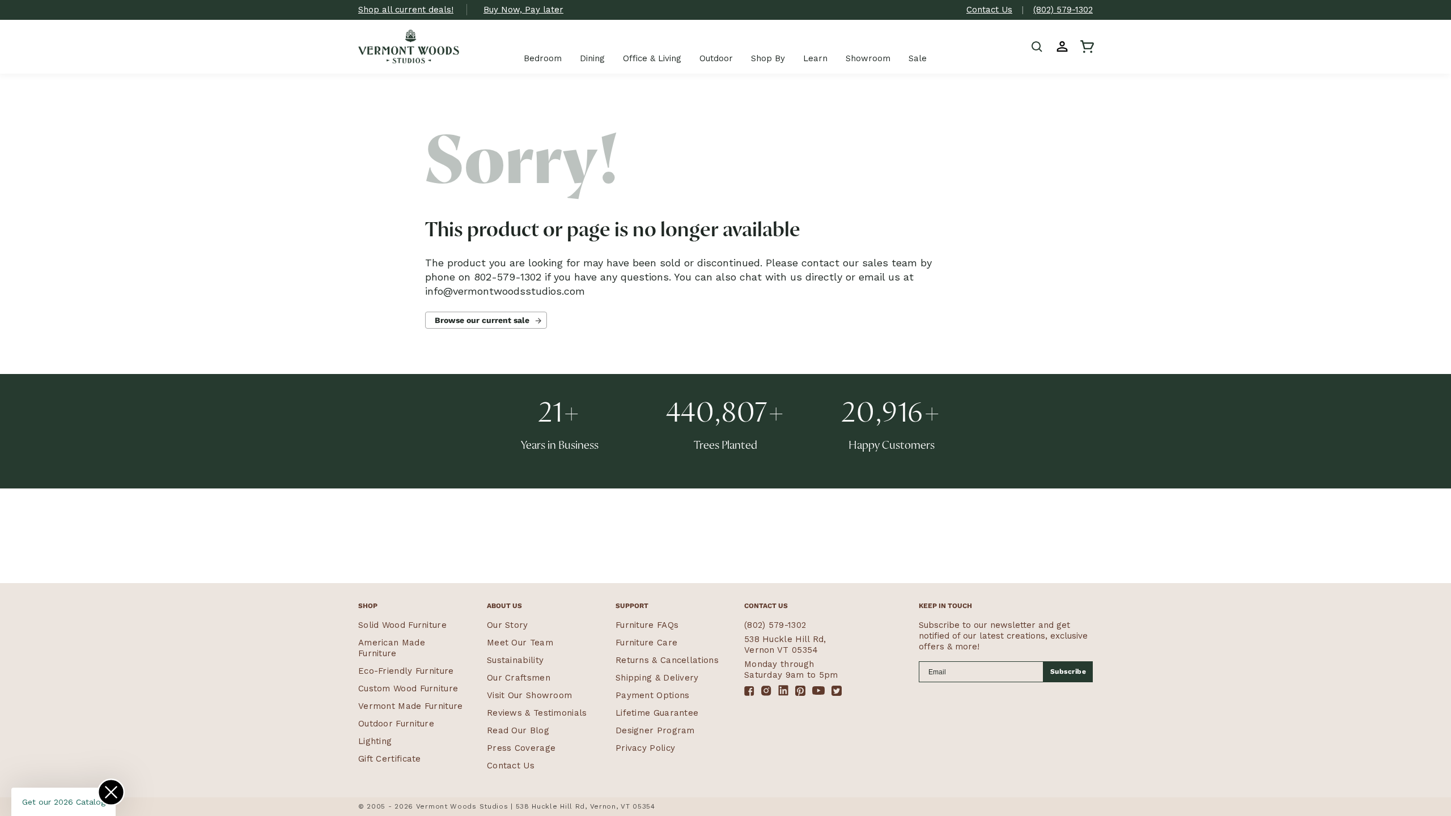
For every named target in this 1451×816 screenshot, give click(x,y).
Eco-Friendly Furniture (406, 671)
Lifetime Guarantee (657, 713)
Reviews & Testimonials (537, 713)
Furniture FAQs (647, 625)
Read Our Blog (518, 730)
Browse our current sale (482, 320)
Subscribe (1068, 671)
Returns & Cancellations (667, 660)
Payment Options (653, 695)
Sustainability (515, 660)
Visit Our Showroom (529, 695)
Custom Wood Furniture (408, 688)
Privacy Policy (645, 748)
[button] (1037, 46)
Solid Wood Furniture (402, 625)
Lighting (375, 741)
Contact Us (989, 10)
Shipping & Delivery (657, 678)
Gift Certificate (389, 759)
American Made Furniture (391, 648)
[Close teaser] (111, 792)
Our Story (507, 625)
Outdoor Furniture (396, 724)
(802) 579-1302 (1063, 10)
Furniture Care (646, 643)
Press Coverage (521, 748)
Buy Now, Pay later (523, 10)
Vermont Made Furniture (410, 706)
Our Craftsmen (518, 678)
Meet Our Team (520, 643)
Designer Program (655, 730)
